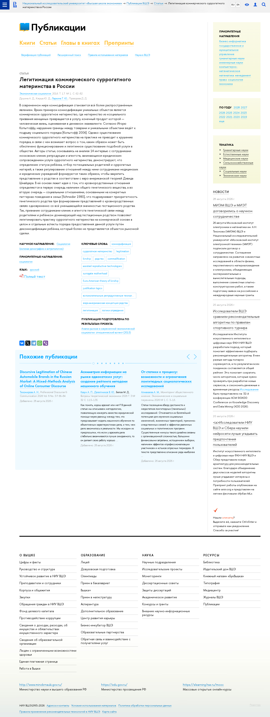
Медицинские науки (235, 158)
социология (235, 79)
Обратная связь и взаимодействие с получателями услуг (105, 641)
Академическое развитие (159, 597)
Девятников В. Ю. (104, 392)
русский (34, 269)
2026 (222, 113)
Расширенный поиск (69, 55)
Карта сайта (109, 711)
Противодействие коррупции (40, 618)
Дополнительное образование (102, 611)
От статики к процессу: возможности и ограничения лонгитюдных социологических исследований (166, 378)
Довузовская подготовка (98, 569)
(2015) (108, 330)
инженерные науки (231, 62)
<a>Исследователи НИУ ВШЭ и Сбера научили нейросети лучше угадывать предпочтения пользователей (235, 433)
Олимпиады (89, 576)
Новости (221, 192)
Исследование (249, 389)
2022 (222, 117)
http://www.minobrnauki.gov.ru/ (40, 685)
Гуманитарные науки (235, 150)
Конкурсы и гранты (155, 604)
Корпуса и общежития (34, 590)
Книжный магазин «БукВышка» (223, 576)
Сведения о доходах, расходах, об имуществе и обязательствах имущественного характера (43, 629)
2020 (237, 117)
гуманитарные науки (231, 58)
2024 (236, 113)
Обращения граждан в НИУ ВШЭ (41, 604)
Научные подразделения (159, 562)
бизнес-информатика (232, 41)
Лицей (85, 562)
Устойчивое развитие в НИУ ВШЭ (42, 576)
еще (221, 121)
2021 (229, 117)
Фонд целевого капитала (36, 611)
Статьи (48, 42)
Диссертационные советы (160, 583)
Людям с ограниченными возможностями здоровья (47, 652)
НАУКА (148, 555)
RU (233, 4)
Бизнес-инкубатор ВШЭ (97, 625)
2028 (237, 107)
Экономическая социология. (35, 93)
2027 (244, 107)
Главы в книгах (80, 42)
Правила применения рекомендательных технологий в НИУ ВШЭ (59, 711)
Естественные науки (236, 154)
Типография (211, 583)
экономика (226, 84)
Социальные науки (235, 171)
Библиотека (211, 562)
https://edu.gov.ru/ (114, 685)
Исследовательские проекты (162, 569)
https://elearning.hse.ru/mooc (203, 685)
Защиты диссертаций (156, 590)
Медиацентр (212, 590)
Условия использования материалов (93, 705)
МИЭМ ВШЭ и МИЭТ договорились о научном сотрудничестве (232, 211)
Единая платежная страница (38, 661)
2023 (244, 113)
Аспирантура (90, 604)
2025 (229, 113)
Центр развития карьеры (98, 618)
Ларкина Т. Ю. (60, 98)
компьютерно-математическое (229, 69)
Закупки (24, 597)
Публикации (58, 27)
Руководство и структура (37, 569)
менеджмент (243, 75)
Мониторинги (151, 576)
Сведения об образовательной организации (40, 642)
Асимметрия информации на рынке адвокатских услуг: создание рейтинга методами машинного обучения (104, 378)
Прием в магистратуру (96, 597)
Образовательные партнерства (102, 632)
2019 (244, 117)
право (223, 79)
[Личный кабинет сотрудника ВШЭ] (255, 4)
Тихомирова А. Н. (29, 392)
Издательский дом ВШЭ (219, 569)
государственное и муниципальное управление (231, 50)
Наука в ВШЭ (142, 55)
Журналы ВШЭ (213, 597)
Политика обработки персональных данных (144, 705)
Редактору (255, 704)
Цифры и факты (30, 562)
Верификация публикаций (36, 55)
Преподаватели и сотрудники (40, 583)
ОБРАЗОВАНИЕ (93, 555)
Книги (27, 42)
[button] (93, 363)
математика (226, 75)
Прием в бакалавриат (95, 583)
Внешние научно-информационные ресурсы (166, 613)
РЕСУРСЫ (211, 555)
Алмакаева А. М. (150, 392)
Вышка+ (86, 590)
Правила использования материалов (108, 55)
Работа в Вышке (29, 668)
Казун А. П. (87, 392)
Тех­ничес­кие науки (235, 175)
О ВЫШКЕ (27, 555)
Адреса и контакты (58, 705)
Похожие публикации (48, 356)
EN (238, 4)
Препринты (119, 42)
